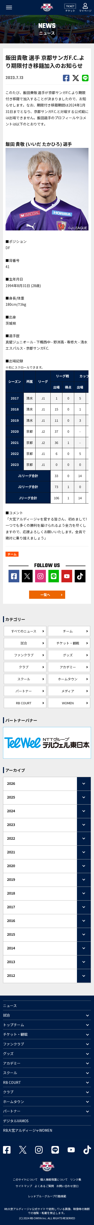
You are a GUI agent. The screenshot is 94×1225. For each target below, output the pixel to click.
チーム (68, 631)
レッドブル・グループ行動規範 (47, 1196)
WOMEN (68, 703)
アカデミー (68, 667)
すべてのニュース (23, 631)
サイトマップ (24, 1186)
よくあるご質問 (44, 1186)
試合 (24, 643)
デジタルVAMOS (16, 1120)
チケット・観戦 (67, 643)
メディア (67, 691)
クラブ (24, 667)
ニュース (10, 1005)
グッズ (68, 655)
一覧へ (45, 594)
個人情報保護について (54, 1179)
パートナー (24, 691)
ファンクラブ (24, 655)
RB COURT (23, 703)
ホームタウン (67, 679)
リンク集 (75, 1179)
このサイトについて (25, 1179)
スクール (23, 679)
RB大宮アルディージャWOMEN (27, 1130)
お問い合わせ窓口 (67, 1186)
